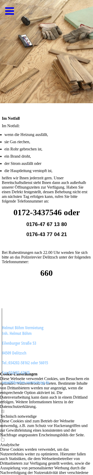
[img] (46, 51)
